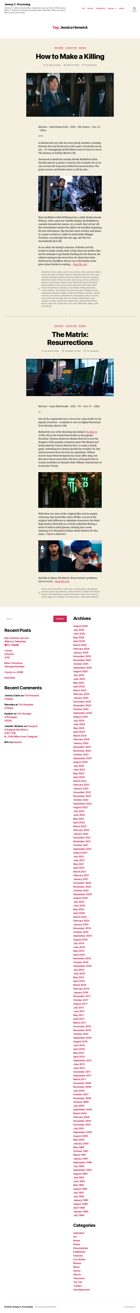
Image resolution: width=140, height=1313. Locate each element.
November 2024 (82, 705)
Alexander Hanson (48, 272)
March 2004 (80, 1113)
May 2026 (78, 637)
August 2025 (80, 671)
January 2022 (80, 834)
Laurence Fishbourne (71, 594)
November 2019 (82, 928)
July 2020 (78, 902)
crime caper (94, 274)
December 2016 (82, 1026)
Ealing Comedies (64, 280)
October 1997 (80, 1151)
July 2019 (78, 943)
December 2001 (82, 1124)
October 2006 (81, 1102)
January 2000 (81, 1143)
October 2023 (80, 754)
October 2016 (80, 1034)
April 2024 (79, 732)
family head (77, 282)
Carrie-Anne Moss (54, 589)
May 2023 (78, 773)
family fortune (66, 282)
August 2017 (80, 1003)
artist (83, 272)
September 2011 (82, 1075)
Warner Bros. (74, 597)
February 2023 (81, 784)
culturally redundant (49, 277)
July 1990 (78, 1196)
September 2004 (82, 1109)
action (43, 589)
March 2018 (79, 985)
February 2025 (81, 694)
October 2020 (81, 890)
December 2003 (82, 1121)
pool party (94, 295)
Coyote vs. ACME (13, 672)
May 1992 (78, 1185)
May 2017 (78, 1015)
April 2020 (79, 913)
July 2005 (78, 1105)
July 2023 (78, 766)
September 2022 (82, 803)
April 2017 (79, 1019)
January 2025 (80, 698)
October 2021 (80, 845)
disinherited (46, 280)
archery (77, 272)
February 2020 (81, 920)
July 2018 (78, 969)
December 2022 (82, 792)
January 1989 (80, 1211)
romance (52, 301)
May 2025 (78, 682)
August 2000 (80, 1136)
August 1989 (80, 1204)
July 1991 (78, 1192)
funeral (69, 285)
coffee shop (68, 589)
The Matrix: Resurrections (70, 338)
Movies (111, 8)
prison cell (51, 298)
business (68, 274)
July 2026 (78, 630)
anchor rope (68, 272)
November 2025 (82, 660)
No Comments (91, 65)
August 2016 (80, 1041)
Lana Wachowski (55, 594)
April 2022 (79, 822)
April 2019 (79, 954)
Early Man (9, 677)
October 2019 (80, 932)
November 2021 (82, 841)
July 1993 (78, 1177)
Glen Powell (86, 285)
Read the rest (80, 264)
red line (75, 298)
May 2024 (78, 728)
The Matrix (91, 432)
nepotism (89, 293)
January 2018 (80, 992)
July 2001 (78, 1128)
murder (70, 293)
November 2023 (82, 750)
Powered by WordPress (45, 1307)
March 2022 (79, 826)
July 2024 (78, 720)
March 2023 (79, 781)
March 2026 (79, 645)
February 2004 (81, 1117)
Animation (78, 1233)
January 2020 (80, 924)
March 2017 (79, 1022)
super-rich (52, 303)
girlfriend (76, 285)
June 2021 (79, 860)
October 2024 (81, 709)
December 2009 (82, 1083)
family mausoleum (90, 282)
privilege (59, 298)
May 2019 (78, 951)
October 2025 (80, 664)
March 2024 (79, 735)
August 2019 (80, 939)
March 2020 (79, 917)
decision (86, 277)
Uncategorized (81, 1289)
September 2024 (82, 713)
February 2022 (81, 830)
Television (79, 1278)
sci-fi (89, 594)
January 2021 (80, 879)
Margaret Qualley (59, 293)
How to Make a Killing (70, 56)
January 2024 (80, 743)
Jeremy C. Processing (17, 4)
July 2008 (78, 1090)
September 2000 (82, 1132)
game (52, 591)
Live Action (71, 48)
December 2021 (82, 837)
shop (76, 301)
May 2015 (78, 1053)
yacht (96, 303)
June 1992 (79, 1181)
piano (87, 295)
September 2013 (82, 1060)
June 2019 (79, 947)
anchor (59, 272)
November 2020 (82, 886)
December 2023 (82, 747)
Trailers (77, 1286)
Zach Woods (46, 306)
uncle (75, 303)
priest (43, 298)
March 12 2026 (73, 65)
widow (90, 303)
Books (90, 8)
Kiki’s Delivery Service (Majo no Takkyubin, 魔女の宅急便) (16, 641)
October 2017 (80, 1000)
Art (83, 8)
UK (70, 303)
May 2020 (78, 909)
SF (54, 597)
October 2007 (81, 1094)
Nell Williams (79, 293)
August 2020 (80, 898)
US (67, 597)
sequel (50, 597)
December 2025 (82, 656)
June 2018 (79, 973)
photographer (78, 295)
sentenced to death (65, 301)
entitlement (94, 280)
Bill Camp (51, 274)
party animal (55, 295)
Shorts (77, 1274)
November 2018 (82, 958)
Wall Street (82, 303)
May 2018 (78, 977)
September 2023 (82, 758)
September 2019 (82, 935)
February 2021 (81, 875)
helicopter (63, 288)
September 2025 (82, 667)
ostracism (45, 295)
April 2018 (79, 981)
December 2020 (82, 883)
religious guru (84, 298)
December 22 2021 (73, 351)
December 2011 (82, 1071)
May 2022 (78, 818)
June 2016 (79, 1045)
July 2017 (78, 1007)
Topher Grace (62, 303)
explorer (44, 282)
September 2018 (82, 966)
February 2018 (81, 988)
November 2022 (82, 796)
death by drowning (65, 277)
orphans (97, 293)
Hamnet (17, 742)
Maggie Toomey (91, 290)
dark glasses (92, 589)
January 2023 (80, 788)
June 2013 (79, 1064)
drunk (54, 280)
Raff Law (67, 298)
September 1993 (82, 1170)
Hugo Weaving (61, 591)
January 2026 (80, 652)
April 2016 (79, 1049)
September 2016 (82, 1037)
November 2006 (82, 1098)
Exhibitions (100, 8)
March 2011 (79, 1079)
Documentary (80, 1248)
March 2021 (79, 871)
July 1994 (78, 1166)
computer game (80, 589)
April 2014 (79, 1056)
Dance (76, 1244)
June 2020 (79, 905)
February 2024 (81, 739)
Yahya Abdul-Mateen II (89, 597)
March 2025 (79, 690)
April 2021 (79, 867)
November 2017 (82, 996)
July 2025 (78, 675)
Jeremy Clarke (55, 65)
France (58, 285)
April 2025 (79, 686)
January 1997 (80, 1158)
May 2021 (78, 864)
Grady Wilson (53, 288)
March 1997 (79, 1155)
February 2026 (81, 648)
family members (47, 285)
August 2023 (80, 762)
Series (76, 1270)
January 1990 (80, 1200)
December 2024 (82, 701)
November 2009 (82, 1087)
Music (121, 8)
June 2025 (79, 679)
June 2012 (79, 1068)
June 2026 (79, 633)
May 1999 (78, 1147)
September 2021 (82, 849)
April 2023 (79, 777)
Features (58, 48)
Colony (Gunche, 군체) (9, 654)
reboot (83, 594)
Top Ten (77, 1282)
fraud (64, 285)
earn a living (76, 280)
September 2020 (82, 894)
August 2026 (80, 626)
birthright (60, 274)
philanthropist (66, 295)
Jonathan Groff (88, 591)
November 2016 (82, 1030)
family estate (54, 282)
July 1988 (78, 1215)
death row (78, 277)
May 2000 (78, 1139)
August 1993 (80, 1173)
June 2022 (79, 815)
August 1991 (80, 1189)
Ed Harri (85, 280)
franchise (45, 591)
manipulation (46, 293)
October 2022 (80, 799)
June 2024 (79, 724)
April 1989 (79, 1207)
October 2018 (80, 962)
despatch (94, 277)
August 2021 (80, 852)
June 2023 (79, 769)
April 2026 (79, 641)
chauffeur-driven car (81, 274)
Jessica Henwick (48, 290)
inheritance (91, 288)
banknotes (90, 272)
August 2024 (80, 716)
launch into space (77, 290)
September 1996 (82, 1162)
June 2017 (79, 1011)
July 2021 (78, 856)
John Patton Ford (62, 290)
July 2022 (78, 811)
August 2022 (80, 807)
